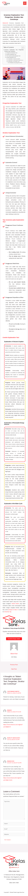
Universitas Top (7, 611)
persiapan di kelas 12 (13, 609)
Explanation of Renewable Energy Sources (15, 60)
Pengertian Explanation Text (12, 52)
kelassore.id (5, 23)
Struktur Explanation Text (11, 54)
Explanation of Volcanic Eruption (14, 58)
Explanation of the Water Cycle (13, 61)
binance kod (10, 761)
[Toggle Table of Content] (22, 47)
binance (9, 710)
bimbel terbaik (15, 603)
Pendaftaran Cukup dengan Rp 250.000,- (16, 62)
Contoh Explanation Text (11, 57)
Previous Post (14, 664)
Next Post (14, 669)
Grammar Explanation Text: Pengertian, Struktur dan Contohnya (14, 50)
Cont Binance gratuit (13, 691)
